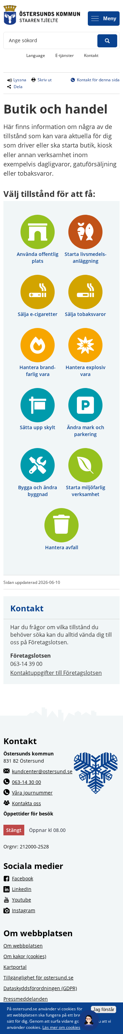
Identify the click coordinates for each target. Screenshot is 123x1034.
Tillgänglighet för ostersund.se (38, 977)
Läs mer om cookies (61, 1027)
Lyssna (19, 80)
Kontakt (91, 55)
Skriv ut (45, 80)
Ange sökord (23, 40)
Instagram (66, 910)
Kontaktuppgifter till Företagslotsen (56, 673)
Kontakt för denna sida (98, 80)
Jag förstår (103, 1009)
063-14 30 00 (26, 782)
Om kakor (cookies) (24, 956)
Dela (18, 87)
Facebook (66, 878)
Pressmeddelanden (25, 999)
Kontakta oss (26, 803)
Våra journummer (32, 792)
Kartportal (15, 967)
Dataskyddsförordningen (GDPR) (40, 988)
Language (35, 55)
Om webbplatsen (23, 945)
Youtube (66, 899)
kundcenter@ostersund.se (42, 771)
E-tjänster (67, 55)
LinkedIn (66, 888)
